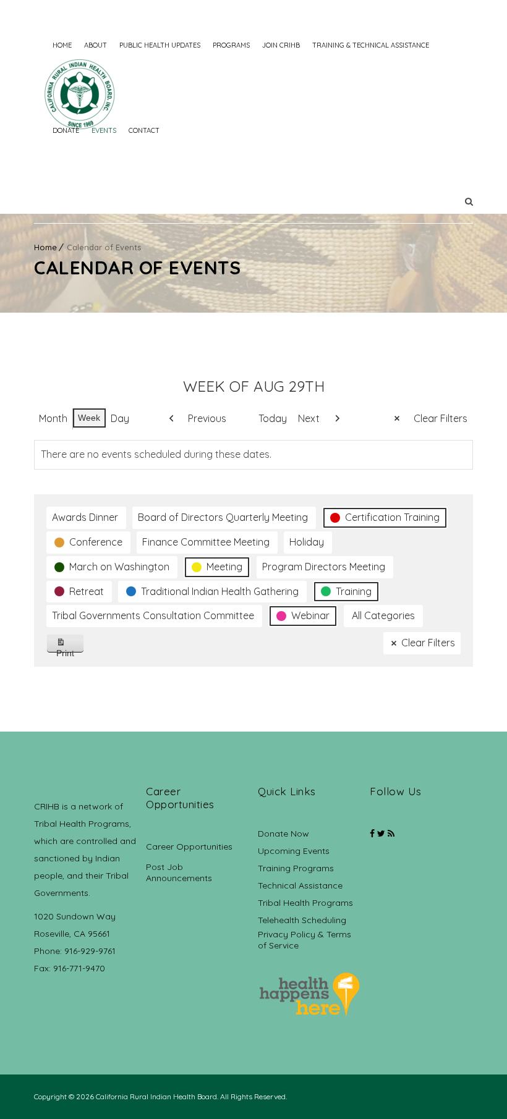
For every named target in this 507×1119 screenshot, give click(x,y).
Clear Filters (440, 418)
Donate (66, 130)
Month (53, 418)
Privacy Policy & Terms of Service (304, 940)
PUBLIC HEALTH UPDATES (159, 45)
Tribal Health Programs (305, 902)
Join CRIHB (281, 45)
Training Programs (296, 868)
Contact (144, 130)
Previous (207, 418)
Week (89, 418)
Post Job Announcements (179, 872)
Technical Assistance (300, 885)
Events (104, 130)
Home (62, 45)
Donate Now (283, 833)
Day (120, 418)
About (95, 45)
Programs (231, 45)
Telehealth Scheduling (302, 920)
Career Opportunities (189, 846)
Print (70, 650)
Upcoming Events (294, 850)
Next (309, 418)
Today (272, 418)
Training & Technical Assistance (370, 45)
